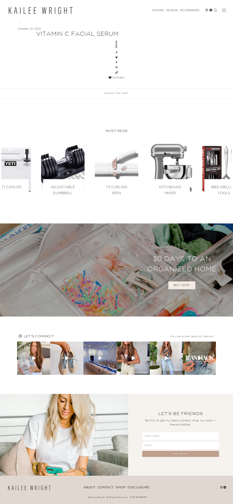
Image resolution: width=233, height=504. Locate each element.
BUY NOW (182, 285)
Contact (105, 487)
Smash (143, 497)
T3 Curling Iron (116, 190)
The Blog (172, 10)
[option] (116, 170)
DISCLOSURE (138, 487)
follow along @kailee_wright (192, 337)
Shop (120, 487)
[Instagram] (47, 371)
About (89, 487)
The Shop (158, 10)
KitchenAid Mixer (170, 190)
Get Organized (189, 10)
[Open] (33, 358)
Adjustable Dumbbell (63, 190)
